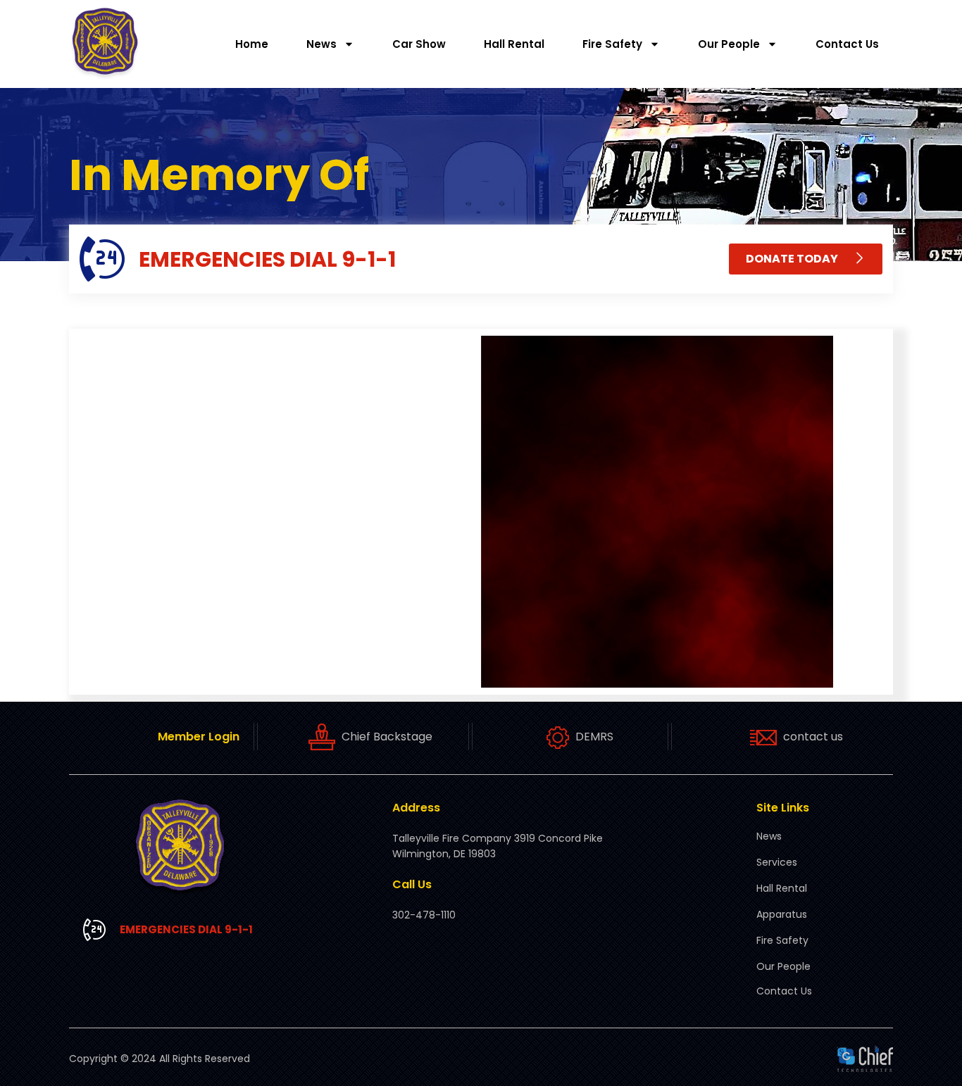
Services (776, 862)
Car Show (419, 44)
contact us (813, 736)
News (321, 44)
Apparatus (781, 914)
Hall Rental (514, 44)
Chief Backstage (387, 736)
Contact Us (847, 44)
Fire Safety (612, 44)
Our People (729, 44)
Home (251, 44)
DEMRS (594, 736)
